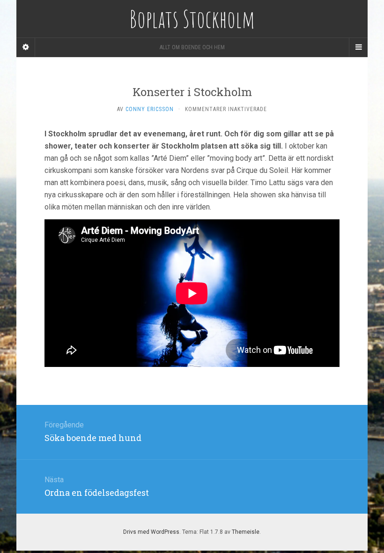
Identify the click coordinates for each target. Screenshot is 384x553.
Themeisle (245, 532)
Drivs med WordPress (151, 532)
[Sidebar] (25, 47)
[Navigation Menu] (358, 47)
